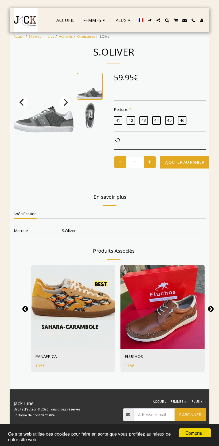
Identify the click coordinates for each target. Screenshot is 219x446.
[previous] (22, 102)
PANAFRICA (46, 356)
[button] (150, 20)
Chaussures (86, 36)
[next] (65, 102)
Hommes (66, 36)
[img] (73, 307)
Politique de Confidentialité (34, 415)
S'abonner (190, 414)
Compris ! (195, 432)
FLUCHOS (134, 356)
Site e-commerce (41, 36)
